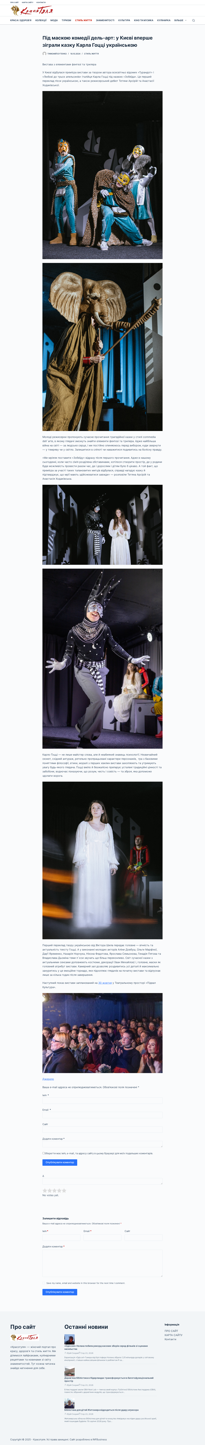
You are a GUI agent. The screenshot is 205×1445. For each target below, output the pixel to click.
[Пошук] (193, 20)
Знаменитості (105, 20)
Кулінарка (163, 20)
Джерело (48, 1079)
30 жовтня (105, 982)
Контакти (41, 2)
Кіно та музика (143, 20)
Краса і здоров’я (20, 20)
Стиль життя (83, 20)
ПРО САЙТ (14, 2)
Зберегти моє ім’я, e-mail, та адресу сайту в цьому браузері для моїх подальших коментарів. (99, 1153)
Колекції (40, 20)
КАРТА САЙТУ (27, 2)
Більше (178, 20)
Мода (54, 20)
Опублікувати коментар (60, 1162)
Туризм (66, 20)
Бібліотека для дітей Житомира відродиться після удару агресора (101, 1410)
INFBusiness (100, 1439)
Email (46, 1109)
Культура (124, 20)
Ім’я (45, 1095)
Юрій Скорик (73, 1353)
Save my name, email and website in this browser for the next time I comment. (85, 1283)
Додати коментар (53, 1138)
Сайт (45, 1124)
